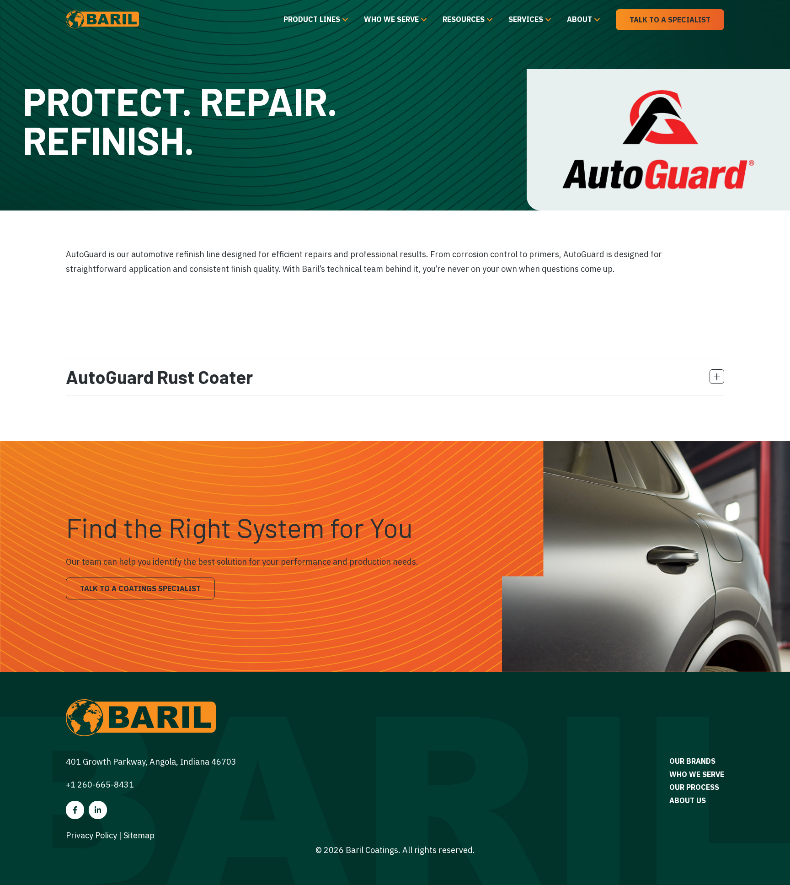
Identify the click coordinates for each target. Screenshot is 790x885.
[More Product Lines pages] (345, 20)
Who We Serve (391, 19)
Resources (464, 19)
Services (525, 19)
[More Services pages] (548, 20)
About (579, 19)
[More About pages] (597, 20)
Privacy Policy (91, 835)
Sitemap (139, 835)
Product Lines (311, 19)
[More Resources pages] (490, 20)
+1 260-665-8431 (100, 784)
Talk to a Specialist (670, 19)
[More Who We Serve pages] (424, 20)
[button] (395, 376)
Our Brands (692, 761)
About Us (687, 800)
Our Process (694, 787)
